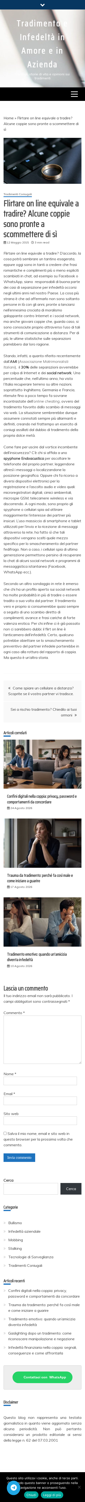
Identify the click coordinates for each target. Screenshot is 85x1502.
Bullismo (15, 1222)
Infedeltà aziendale (24, 1231)
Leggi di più (52, 1495)
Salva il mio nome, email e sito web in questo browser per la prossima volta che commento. (38, 1139)
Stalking (15, 1248)
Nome (10, 1073)
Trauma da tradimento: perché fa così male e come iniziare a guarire (40, 878)
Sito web (11, 1113)
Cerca (8, 1180)
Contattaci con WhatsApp (45, 1377)
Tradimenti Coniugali (18, 194)
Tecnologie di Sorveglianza (30, 1257)
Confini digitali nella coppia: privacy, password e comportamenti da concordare (42, 799)
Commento (14, 1012)
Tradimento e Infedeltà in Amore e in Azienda (42, 44)
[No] (79, 1487)
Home (9, 118)
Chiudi (31, 1495)
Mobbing (15, 1239)
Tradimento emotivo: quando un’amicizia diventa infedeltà (37, 957)
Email (9, 1093)
